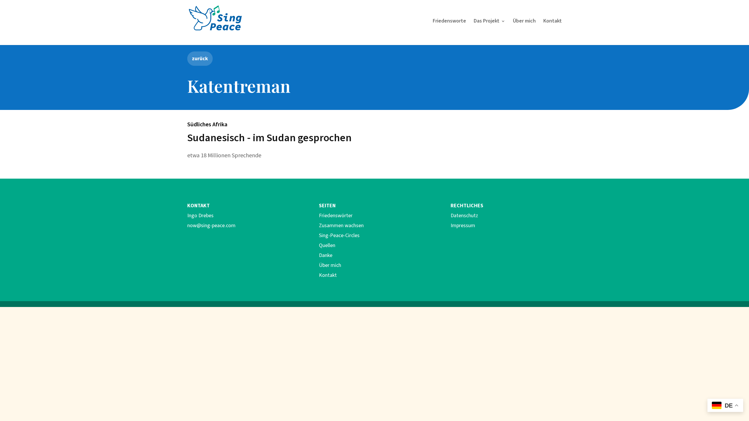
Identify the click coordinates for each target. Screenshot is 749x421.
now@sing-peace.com (211, 225)
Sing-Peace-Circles (339, 235)
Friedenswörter (336, 215)
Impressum (463, 225)
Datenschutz (464, 215)
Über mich (524, 22)
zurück (200, 58)
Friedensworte (449, 22)
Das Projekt (486, 22)
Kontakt (552, 22)
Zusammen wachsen (341, 225)
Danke (325, 255)
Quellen (327, 245)
